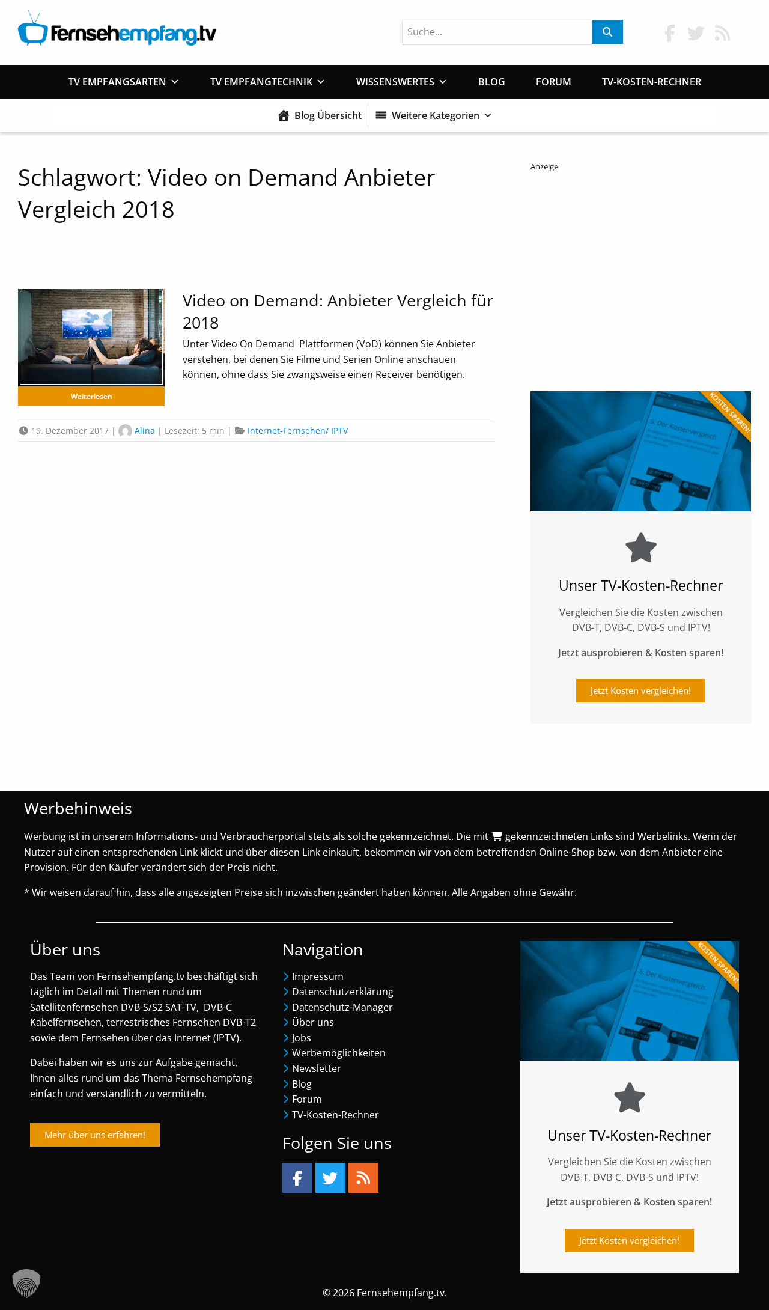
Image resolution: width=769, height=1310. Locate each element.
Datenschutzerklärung (343, 991)
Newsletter (316, 1068)
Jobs (301, 1037)
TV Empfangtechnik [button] (261, 81)
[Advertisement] (640, 276)
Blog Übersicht (328, 115)
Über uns (313, 1022)
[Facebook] (297, 1178)
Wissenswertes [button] (395, 81)
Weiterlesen (91, 396)
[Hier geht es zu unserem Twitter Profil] (696, 32)
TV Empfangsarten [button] (117, 81)
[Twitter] (330, 1178)
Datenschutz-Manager (342, 1007)
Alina (145, 430)
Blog (491, 81)
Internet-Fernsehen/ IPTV (298, 430)
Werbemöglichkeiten (339, 1052)
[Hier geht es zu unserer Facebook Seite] (670, 32)
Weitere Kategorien (435, 115)
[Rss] (363, 1178)
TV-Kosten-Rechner (651, 81)
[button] (26, 1283)
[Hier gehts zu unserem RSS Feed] (723, 32)
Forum (553, 81)
